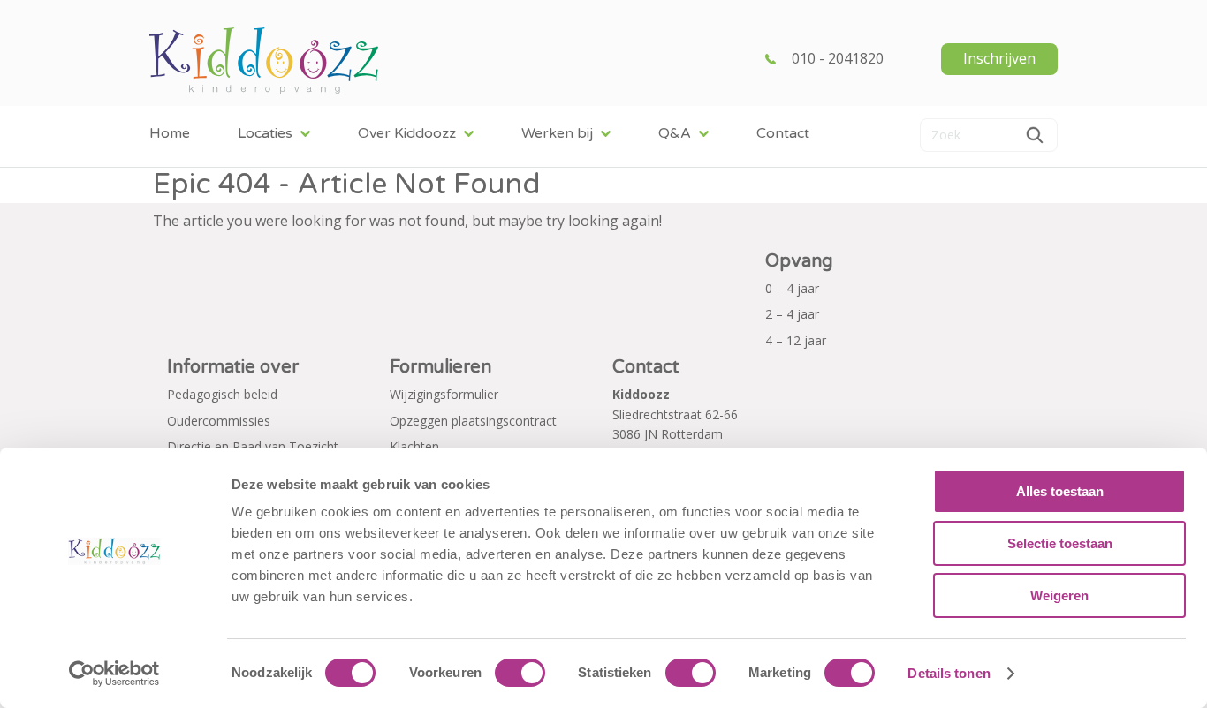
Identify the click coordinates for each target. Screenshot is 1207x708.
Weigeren (1059, 595)
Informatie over (233, 367)
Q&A (674, 133)
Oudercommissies (218, 420)
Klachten (414, 446)
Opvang (799, 261)
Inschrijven (999, 58)
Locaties (265, 133)
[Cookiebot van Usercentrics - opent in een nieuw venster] (114, 673)
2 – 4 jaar (792, 313)
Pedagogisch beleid (222, 394)
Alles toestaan (1060, 491)
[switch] (520, 673)
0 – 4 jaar (792, 288)
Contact (782, 133)
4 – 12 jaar (795, 340)
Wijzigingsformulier (444, 394)
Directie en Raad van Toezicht (252, 446)
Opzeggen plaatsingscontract (473, 420)
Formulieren (440, 367)
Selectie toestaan (1059, 543)
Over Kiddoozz (407, 133)
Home (169, 133)
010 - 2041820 (838, 58)
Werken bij (557, 133)
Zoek (1034, 135)
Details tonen (948, 673)
